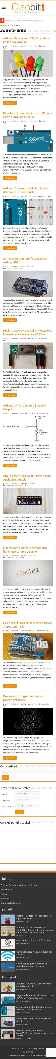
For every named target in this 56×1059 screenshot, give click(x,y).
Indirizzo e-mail (8, 806)
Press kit (5, 898)
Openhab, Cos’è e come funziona (33, 940)
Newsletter (6, 889)
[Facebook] (26, 1052)
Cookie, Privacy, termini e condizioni (19, 885)
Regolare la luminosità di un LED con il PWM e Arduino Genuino (34, 996)
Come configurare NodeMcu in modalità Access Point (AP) (31, 964)
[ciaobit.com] (28, 7)
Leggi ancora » (10, 103)
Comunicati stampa (12, 557)
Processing (45, 704)
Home (4, 25)
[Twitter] (29, 1052)
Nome (4, 794)
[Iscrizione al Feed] (55, 31)
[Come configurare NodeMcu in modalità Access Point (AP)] (8, 967)
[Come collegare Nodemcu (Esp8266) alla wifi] (8, 956)
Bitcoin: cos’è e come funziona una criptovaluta (24, 21)
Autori (4, 894)
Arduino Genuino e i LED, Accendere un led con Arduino (34, 984)
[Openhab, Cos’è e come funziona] (8, 944)
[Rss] (24, 1052)
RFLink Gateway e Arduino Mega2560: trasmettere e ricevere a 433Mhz (34, 1033)
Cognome (6, 800)
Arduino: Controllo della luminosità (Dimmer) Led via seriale (34, 1008)
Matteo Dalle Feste (12, 46)
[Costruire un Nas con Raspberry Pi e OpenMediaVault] (8, 919)
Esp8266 (15, 268)
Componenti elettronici (14, 485)
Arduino (44, 46)
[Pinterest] (32, 1052)
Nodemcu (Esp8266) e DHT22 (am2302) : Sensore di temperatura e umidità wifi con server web (35, 930)
